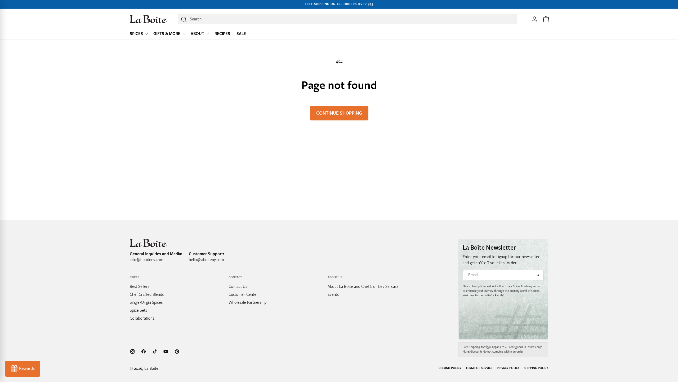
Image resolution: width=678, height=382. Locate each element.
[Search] (184, 19)
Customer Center (243, 294)
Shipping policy (536, 368)
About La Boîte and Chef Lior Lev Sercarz (363, 286)
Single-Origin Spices (146, 302)
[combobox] (347, 19)
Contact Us (238, 286)
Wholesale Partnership (247, 302)
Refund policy (450, 368)
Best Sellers (139, 286)
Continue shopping (339, 113)
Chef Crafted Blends (147, 294)
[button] (138, 34)
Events (333, 294)
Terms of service (479, 368)
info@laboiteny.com (146, 259)
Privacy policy (508, 368)
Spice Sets (138, 310)
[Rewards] (22, 369)
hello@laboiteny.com (206, 259)
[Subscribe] (537, 275)
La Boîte (151, 368)
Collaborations (142, 318)
